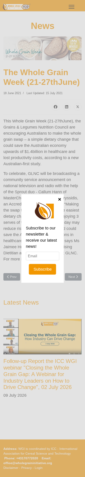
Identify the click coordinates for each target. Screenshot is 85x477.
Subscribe (43, 269)
